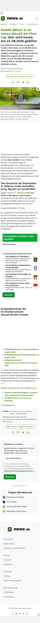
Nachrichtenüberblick (13, 580)
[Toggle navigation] (36, 18)
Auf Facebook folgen (15, 497)
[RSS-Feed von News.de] (27, 613)
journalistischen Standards (13, 419)
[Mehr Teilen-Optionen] (28, 82)
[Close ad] (2, 13)
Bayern (29, 411)
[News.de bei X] (23, 613)
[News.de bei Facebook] (20, 613)
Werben (7, 555)
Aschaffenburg (15, 411)
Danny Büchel (16, 68)
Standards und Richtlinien (14, 548)
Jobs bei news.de (11, 588)
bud (2, 405)
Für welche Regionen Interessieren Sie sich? (18, 254)
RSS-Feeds (8, 571)
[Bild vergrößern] (38, 89)
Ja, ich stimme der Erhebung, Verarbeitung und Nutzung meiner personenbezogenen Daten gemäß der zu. (19, 467)
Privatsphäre (9, 597)
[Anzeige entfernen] (38, 614)
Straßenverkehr (21, 414)
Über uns (7, 560)
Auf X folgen (11, 502)
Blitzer (12, 414)
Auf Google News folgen (16, 506)
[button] (20, 76)
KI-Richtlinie (8, 592)
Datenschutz (9, 543)
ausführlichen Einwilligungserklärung (18, 471)
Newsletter (8, 564)
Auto (24, 411)
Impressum (8, 539)
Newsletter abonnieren (16, 511)
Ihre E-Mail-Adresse (10, 244)
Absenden (8, 295)
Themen (7, 576)
